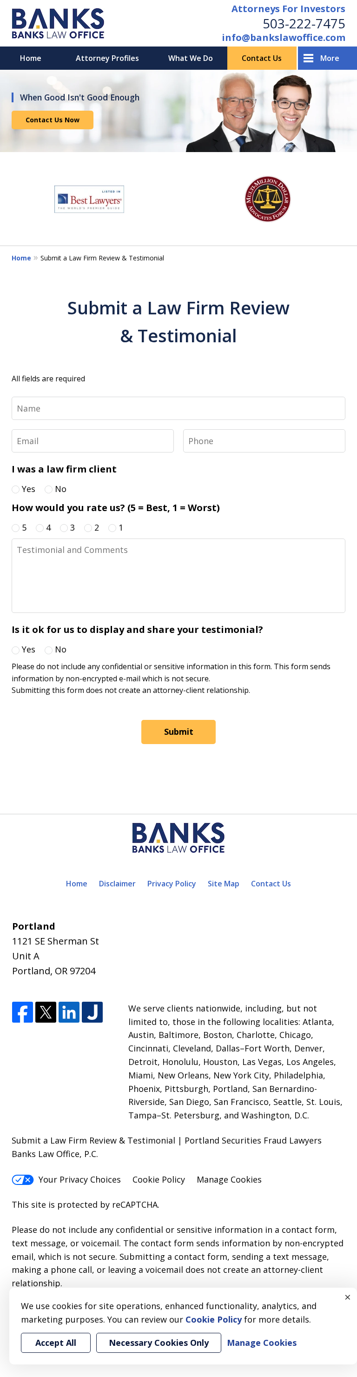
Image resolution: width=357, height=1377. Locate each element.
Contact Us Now (52, 119)
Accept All (55, 1342)
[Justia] (92, 1013)
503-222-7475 (304, 23)
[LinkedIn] (69, 1013)
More (329, 58)
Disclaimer (117, 883)
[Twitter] (45, 1013)
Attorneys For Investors (288, 8)
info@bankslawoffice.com (283, 37)
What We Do (190, 58)
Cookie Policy (158, 1179)
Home (30, 58)
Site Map (223, 883)
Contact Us (262, 58)
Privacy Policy (171, 883)
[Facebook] (22, 1013)
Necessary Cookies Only (159, 1342)
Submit (178, 731)
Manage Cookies (229, 1179)
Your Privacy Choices (80, 1179)
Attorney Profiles (107, 58)
